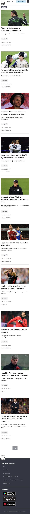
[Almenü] (8, 1)
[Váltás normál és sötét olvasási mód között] (13, 2)
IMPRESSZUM (6, 473)
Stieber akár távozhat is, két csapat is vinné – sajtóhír (13, 287)
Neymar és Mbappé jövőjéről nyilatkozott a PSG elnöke (14, 156)
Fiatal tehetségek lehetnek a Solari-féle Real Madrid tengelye (14, 418)
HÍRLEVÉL (5, 470)
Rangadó (4, 38)
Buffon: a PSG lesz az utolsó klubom (14, 331)
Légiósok (4, 304)
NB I (3, 391)
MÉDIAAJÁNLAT (7, 483)
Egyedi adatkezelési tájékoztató (12, 480)
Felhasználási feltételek (10, 476)
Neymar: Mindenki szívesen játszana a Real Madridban (13, 113)
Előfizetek (21, 1)
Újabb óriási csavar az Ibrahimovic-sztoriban (11, 29)
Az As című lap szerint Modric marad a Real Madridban (14, 71)
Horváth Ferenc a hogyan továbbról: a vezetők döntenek (14, 374)
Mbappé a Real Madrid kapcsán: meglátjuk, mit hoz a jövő (14, 199)
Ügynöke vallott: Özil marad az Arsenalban (14, 244)
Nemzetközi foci (6, 45)
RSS (4, 466)
